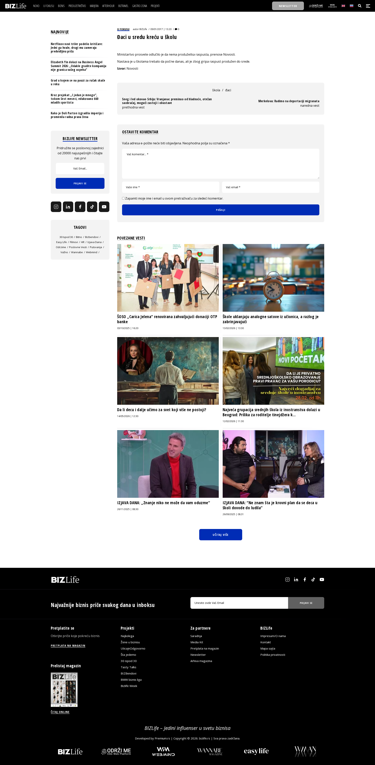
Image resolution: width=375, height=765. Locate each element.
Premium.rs (162, 738)
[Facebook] (80, 206)
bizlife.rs (204, 738)
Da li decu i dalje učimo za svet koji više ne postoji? (161, 409)
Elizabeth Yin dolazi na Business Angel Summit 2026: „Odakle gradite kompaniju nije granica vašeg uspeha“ (78, 66)
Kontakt (265, 642)
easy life (61, 242)
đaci (228, 90)
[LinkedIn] (68, 206)
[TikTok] (92, 206)
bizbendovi (91, 237)
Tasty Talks (128, 667)
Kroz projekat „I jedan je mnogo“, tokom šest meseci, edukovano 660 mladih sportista (74, 99)
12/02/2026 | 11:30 (233, 421)
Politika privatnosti (272, 655)
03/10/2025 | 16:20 (127, 328)
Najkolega (127, 636)
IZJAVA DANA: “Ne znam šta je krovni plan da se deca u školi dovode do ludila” (270, 505)
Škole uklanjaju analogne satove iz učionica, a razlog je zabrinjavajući (271, 319)
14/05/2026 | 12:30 (127, 416)
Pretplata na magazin (204, 648)
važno (64, 252)
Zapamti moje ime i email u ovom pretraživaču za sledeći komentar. (174, 198)
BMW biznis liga (131, 680)
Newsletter (198, 655)
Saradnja (196, 636)
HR (82, 242)
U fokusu (123, 29)
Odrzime (61, 247)
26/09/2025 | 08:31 (233, 514)
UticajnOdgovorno (133, 648)
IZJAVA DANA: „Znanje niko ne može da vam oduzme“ (163, 502)
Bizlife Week (129, 686)
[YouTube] (104, 206)
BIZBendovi (128, 673)
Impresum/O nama (273, 636)
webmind (91, 252)
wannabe (77, 252)
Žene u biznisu (130, 642)
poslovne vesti (78, 247)
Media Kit (196, 642)
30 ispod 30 (66, 237)
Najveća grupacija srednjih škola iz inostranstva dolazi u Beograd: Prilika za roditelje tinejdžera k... (271, 412)
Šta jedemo (128, 655)
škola (216, 90)
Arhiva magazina (201, 661)
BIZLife (143, 29)
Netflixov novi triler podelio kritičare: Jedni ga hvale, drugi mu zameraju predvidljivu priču (77, 47)
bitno (79, 237)
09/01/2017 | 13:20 (160, 29)
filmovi (74, 242)
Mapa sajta (267, 648)
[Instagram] (56, 206)
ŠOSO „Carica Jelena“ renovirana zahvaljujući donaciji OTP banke (167, 319)
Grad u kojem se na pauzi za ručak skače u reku (78, 82)
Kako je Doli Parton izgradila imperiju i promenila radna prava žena (77, 115)
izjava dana (95, 242)
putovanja (96, 247)
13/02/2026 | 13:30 (233, 328)
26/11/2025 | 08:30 (127, 509)
